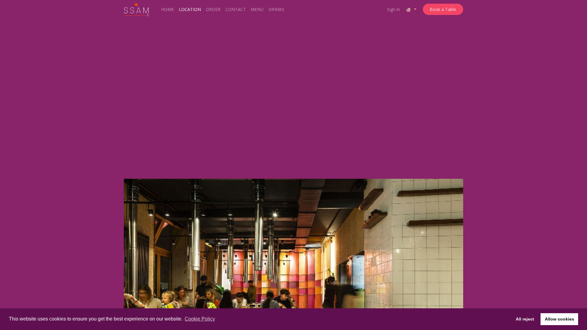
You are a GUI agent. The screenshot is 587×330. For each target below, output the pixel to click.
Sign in (393, 9)
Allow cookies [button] (559, 319)
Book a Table (443, 9)
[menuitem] (167, 9)
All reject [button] (525, 319)
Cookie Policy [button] (200, 318)
